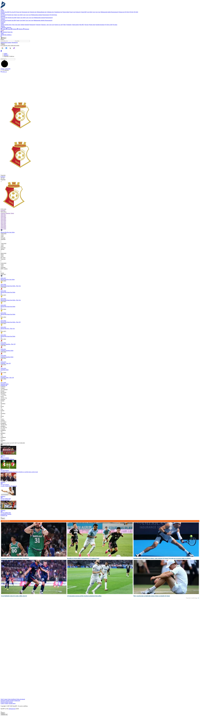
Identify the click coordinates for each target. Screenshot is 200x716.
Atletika (22, 24)
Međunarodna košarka (36, 14)
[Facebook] (6, 48)
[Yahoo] (14, 48)
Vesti (2, 9)
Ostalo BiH (83, 12)
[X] (10, 48)
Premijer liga (10, 14)
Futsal (71, 12)
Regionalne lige (25, 12)
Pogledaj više (4, 385)
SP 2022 (131, 12)
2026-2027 (3, 214)
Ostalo (15, 14)
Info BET (81, 24)
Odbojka (20, 29)
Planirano (8, 213)
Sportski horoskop (100, 24)
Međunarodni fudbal (106, 12)
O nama (5, 699)
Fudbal (4, 29)
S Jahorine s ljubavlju (6, 27)
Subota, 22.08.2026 (5, 68)
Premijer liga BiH (5, 12)
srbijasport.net (12, 708)
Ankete (6, 703)
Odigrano (3, 213)
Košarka (14, 29)
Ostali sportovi (75, 24)
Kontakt (12, 700)
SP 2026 (136, 12)
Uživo (4, 71)
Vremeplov (69, 24)
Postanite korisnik (5, 700)
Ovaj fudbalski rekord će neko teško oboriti (14, 596)
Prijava (4, 38)
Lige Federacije (77, 12)
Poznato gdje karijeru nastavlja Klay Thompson (15, 558)
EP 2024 (127, 12)
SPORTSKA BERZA (6, 34)
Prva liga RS (13, 12)
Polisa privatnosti (20, 699)
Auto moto (17, 24)
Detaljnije (3, 210)
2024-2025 (3, 219)
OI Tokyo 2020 (109, 24)
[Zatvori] (1, 181)
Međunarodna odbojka (39, 20)
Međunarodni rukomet (39, 17)
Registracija (15, 42)
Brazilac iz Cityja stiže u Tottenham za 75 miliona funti (83, 558)
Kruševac (3, 176)
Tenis (13, 24)
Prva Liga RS (4, 17)
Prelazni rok (122, 12)
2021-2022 (3, 223)
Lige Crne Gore (96, 12)
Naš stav (87, 24)
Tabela (12, 213)
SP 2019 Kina (53, 14)
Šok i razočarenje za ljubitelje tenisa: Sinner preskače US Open (152, 596)
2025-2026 (3, 217)
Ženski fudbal (65, 12)
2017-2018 (3, 228)
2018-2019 (3, 227)
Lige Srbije (89, 12)
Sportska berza (8, 24)
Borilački (27, 24)
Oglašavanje (17, 700)
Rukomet (26, 29)
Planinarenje (32, 24)
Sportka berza (12, 703)
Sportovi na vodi (58, 24)
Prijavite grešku (4, 702)
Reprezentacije (114, 12)
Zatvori (2, 518)
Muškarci (6, 55)
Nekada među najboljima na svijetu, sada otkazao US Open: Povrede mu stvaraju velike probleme (162, 558)
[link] (100, 238)
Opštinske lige (50, 12)
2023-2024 (3, 220)
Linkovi (3, 703)
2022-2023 (3, 221)
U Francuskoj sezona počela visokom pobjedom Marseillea (84, 596)
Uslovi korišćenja (12, 699)
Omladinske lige (58, 12)
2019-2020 (3, 226)
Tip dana (115, 24)
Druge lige (18, 12)
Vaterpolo (38, 24)
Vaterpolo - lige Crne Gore (47, 24)
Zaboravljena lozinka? (6, 42)
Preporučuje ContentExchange (191, 598)
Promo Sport (92, 24)
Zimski (2, 24)
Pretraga (11, 702)
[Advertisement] (100, 84)
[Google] (2, 48)
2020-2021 (3, 224)
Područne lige (33, 12)
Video (64, 24)
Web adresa (3, 212)
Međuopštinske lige (41, 12)
